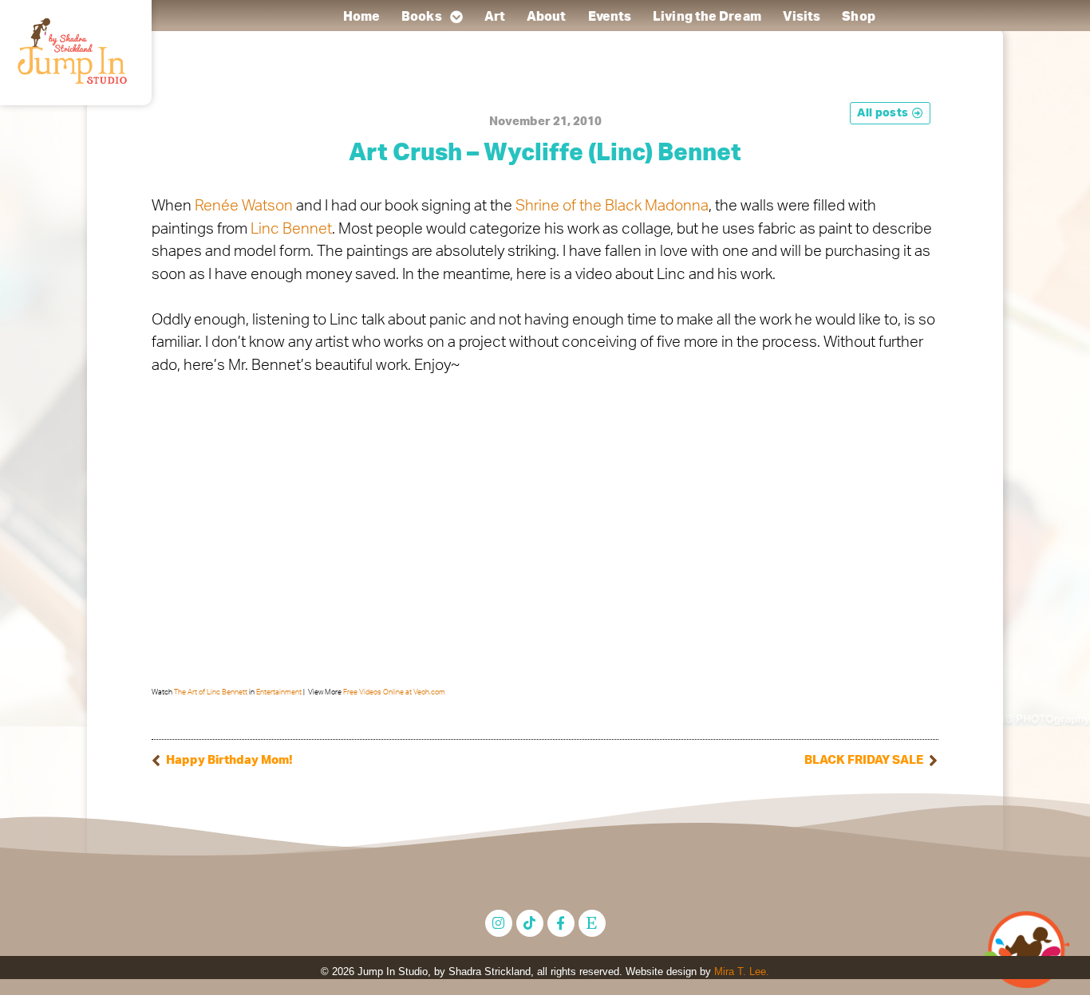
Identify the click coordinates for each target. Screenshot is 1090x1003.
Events (609, 16)
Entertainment (279, 692)
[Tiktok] (529, 923)
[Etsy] (592, 923)
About (547, 16)
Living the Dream (707, 16)
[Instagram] (498, 923)
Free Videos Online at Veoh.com (394, 692)
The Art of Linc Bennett (210, 692)
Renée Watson (244, 206)
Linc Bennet (291, 229)
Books (421, 16)
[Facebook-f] (561, 923)
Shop (858, 16)
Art (494, 16)
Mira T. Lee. (741, 971)
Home (360, 16)
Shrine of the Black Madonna (612, 206)
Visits (801, 16)
